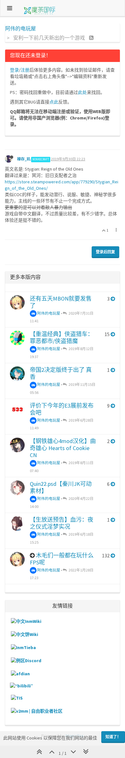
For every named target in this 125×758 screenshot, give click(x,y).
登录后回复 (105, 251)
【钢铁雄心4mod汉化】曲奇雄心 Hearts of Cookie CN (63, 448)
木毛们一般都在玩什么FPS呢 (62, 559)
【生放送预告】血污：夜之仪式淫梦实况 (61, 523)
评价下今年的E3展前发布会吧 (62, 409)
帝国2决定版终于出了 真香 (61, 373)
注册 (25, 70)
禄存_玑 (23, 159)
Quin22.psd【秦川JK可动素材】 (61, 487)
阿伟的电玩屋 (48, 313)
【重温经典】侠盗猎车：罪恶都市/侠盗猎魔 (61, 337)
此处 (82, 92)
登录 (14, 70)
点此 (53, 102)
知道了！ (113, 736)
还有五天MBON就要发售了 (61, 302)
